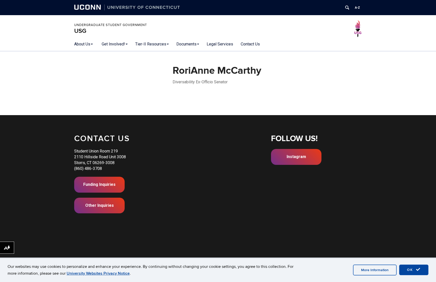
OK (411, 270)
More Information (375, 270)
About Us (82, 44)
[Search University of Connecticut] (347, 8)
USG (80, 31)
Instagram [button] (296, 156)
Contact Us (250, 44)
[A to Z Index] (357, 8)
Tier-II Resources (150, 44)
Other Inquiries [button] (99, 205)
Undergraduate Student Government (110, 25)
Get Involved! (113, 44)
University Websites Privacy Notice (98, 273)
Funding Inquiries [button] (99, 184)
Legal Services (220, 44)
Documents (186, 44)
